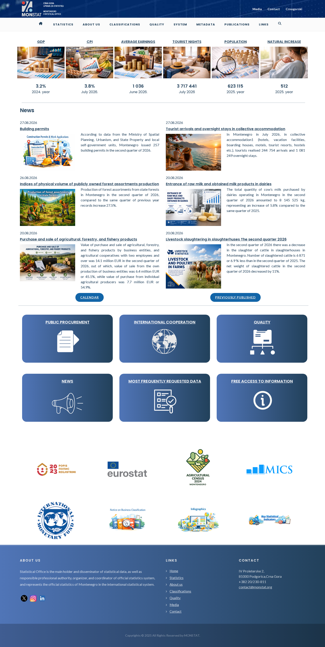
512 (284, 86)
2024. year (41, 91)
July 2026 (187, 91)
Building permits (34, 128)
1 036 (138, 86)
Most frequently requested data (164, 381)
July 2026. (89, 91)
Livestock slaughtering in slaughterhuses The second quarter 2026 (226, 239)
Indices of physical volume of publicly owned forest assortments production (89, 184)
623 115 (235, 86)
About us (176, 584)
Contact (274, 9)
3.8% (89, 86)
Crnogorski (294, 9)
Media (257, 9)
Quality (175, 598)
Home (174, 571)
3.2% (41, 86)
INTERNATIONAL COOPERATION (164, 322)
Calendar (89, 297)
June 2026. (138, 91)
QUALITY (262, 322)
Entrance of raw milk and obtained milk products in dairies (218, 184)
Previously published (235, 297)
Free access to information (262, 381)
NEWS (67, 381)
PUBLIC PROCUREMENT (68, 322)
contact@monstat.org (255, 587)
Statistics (177, 578)
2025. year (236, 91)
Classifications (180, 591)
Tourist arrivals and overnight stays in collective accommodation (225, 128)
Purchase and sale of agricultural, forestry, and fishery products (78, 239)
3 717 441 (187, 86)
